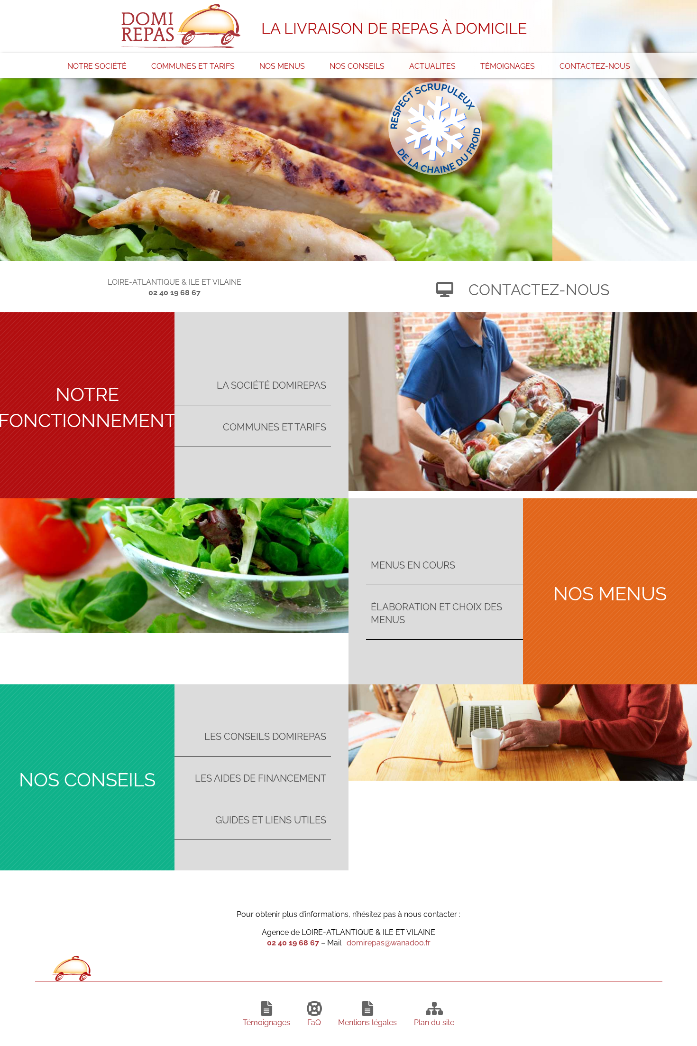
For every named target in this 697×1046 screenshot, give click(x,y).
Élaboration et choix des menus (436, 612)
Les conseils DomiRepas (265, 735)
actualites (432, 65)
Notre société (97, 65)
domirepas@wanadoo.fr (389, 942)
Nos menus (282, 65)
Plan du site (434, 1022)
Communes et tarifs (193, 65)
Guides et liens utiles (270, 819)
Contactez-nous (594, 65)
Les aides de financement (260, 777)
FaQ (314, 1022)
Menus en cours (413, 564)
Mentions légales (367, 1022)
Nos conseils (357, 65)
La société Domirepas (271, 384)
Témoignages (507, 65)
